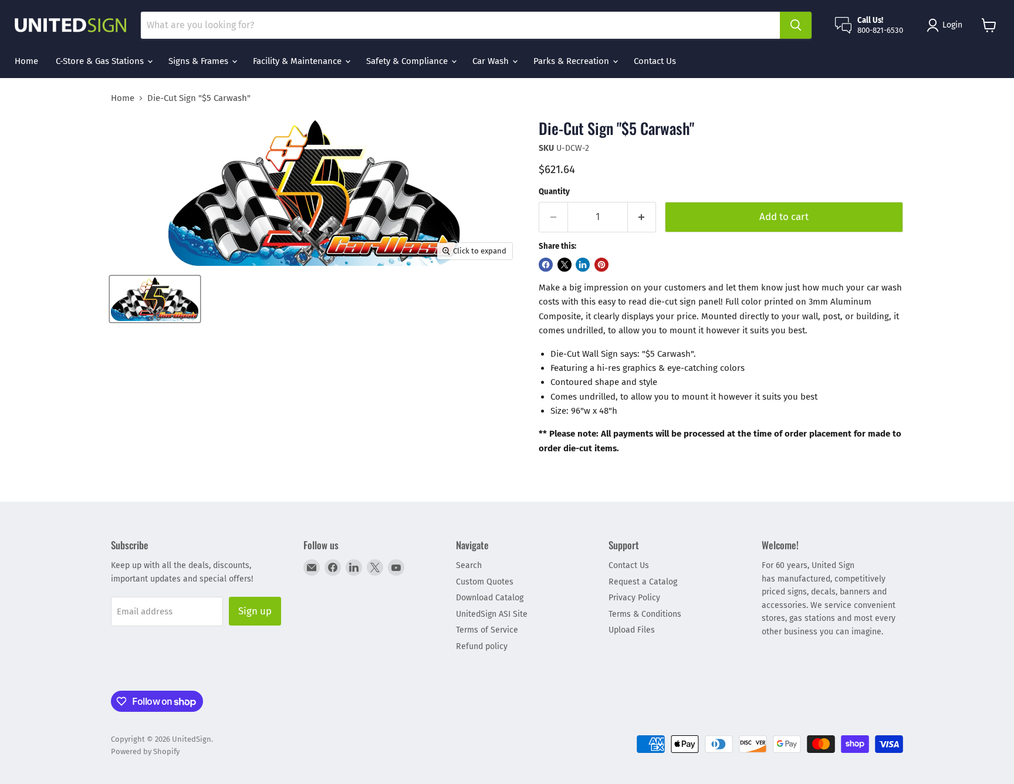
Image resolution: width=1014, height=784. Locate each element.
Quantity (554, 191)
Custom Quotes (484, 582)
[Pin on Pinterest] (601, 265)
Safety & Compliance (408, 61)
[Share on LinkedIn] (583, 265)
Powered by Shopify (145, 751)
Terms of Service (487, 630)
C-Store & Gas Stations (101, 61)
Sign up (255, 611)
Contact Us (655, 61)
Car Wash (491, 61)
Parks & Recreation (572, 61)
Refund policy (482, 646)
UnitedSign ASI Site (492, 614)
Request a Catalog (643, 582)
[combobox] (460, 25)
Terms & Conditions (645, 614)
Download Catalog (489, 598)
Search (469, 565)
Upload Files (632, 630)
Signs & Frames (199, 61)
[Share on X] (564, 265)
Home (26, 61)
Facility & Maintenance (298, 61)
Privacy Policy (634, 598)
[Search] (796, 25)
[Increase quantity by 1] (642, 217)
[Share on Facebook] (546, 265)
